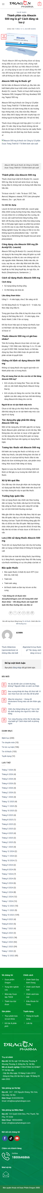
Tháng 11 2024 (8, 856)
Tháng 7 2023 (7, 928)
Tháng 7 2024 (7, 874)
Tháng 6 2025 (7, 824)
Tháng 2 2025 (7, 842)
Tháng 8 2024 (7, 869)
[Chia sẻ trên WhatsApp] (11, 613)
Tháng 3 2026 (7, 788)
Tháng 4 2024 (7, 888)
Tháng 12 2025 (8, 801)
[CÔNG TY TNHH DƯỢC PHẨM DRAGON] (21, 4)
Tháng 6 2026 (7, 774)
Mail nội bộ (6, 1167)
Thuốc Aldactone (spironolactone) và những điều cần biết (10, 650)
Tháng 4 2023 (7, 937)
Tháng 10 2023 (8, 915)
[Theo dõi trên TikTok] (11, 1138)
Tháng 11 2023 (8, 910)
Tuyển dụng (6, 756)
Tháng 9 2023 (7, 919)
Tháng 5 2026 (7, 779)
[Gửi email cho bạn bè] (24, 613)
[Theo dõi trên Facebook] (5, 1138)
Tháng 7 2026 (7, 770)
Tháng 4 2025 (7, 833)
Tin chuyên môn (8, 742)
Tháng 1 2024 (7, 901)
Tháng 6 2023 (7, 933)
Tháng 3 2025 (7, 838)
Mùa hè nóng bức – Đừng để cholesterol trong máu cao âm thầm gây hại (24, 701)
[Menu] (3, 4)
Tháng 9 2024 (7, 865)
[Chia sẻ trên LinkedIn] (32, 613)
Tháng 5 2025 (7, 829)
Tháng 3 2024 (7, 892)
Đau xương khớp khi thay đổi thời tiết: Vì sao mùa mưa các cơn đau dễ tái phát (24, 692)
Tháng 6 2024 (7, 878)
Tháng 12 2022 (8, 956)
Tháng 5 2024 (7, 883)
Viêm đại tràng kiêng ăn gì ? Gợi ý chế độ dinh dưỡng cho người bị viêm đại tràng (23, 711)
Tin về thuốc (22, 12)
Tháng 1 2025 (7, 847)
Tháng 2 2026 (7, 792)
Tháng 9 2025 (7, 815)
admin (33, 29)
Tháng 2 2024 (7, 897)
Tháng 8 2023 (7, 924)
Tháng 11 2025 (8, 806)
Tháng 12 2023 (8, 906)
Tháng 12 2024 (8, 851)
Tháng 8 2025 (7, 820)
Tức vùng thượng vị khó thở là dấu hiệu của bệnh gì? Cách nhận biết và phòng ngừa (24, 721)
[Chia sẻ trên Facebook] (15, 613)
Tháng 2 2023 (7, 946)
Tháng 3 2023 (7, 942)
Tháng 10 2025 (8, 811)
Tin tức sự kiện (8, 747)
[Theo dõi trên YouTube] (17, 1138)
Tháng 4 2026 (7, 783)
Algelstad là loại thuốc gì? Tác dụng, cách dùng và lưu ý (32, 650)
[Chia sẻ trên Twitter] (19, 613)
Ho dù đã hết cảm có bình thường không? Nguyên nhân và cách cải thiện (23, 685)
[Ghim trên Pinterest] (28, 613)
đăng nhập (17, 667)
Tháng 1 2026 (7, 797)
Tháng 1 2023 (7, 951)
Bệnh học (5, 738)
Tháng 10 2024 (8, 860)
